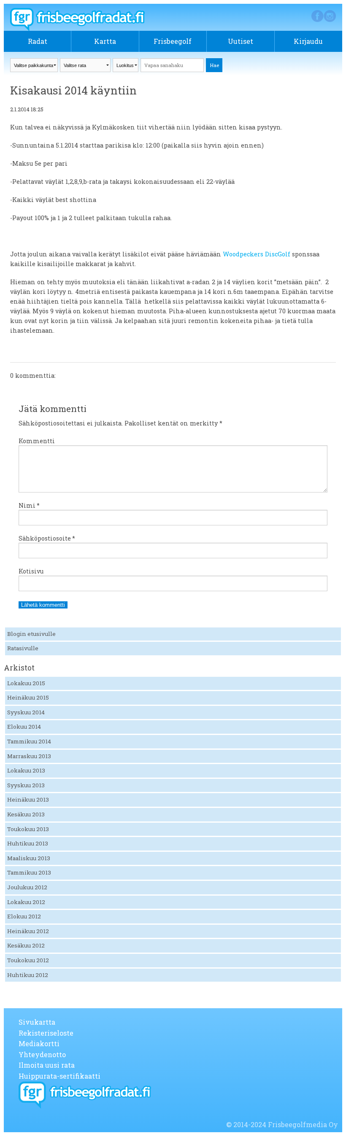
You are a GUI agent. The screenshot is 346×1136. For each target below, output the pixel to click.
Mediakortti (39, 1043)
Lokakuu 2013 (26, 770)
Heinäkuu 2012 (28, 931)
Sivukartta (37, 1022)
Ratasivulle (22, 648)
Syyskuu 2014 (26, 712)
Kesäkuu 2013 (26, 814)
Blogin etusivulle (31, 634)
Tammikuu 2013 (29, 872)
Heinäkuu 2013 (28, 799)
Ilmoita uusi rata (47, 1065)
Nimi (29, 505)
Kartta (105, 41)
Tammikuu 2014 (29, 741)
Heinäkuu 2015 (28, 697)
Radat (37, 41)
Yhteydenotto (42, 1054)
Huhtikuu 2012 (27, 975)
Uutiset (240, 41)
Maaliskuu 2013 (28, 858)
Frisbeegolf (173, 41)
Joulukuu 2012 (27, 887)
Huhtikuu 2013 (27, 843)
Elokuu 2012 (24, 916)
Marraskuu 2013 (29, 756)
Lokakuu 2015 (26, 683)
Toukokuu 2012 (28, 960)
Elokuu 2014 (24, 726)
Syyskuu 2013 (26, 785)
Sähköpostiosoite (47, 538)
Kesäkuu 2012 (26, 945)
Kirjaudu (308, 41)
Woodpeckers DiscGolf (256, 254)
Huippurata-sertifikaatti (59, 1075)
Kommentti (37, 441)
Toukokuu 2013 (28, 829)
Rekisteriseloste (46, 1032)
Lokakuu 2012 (26, 902)
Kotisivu (31, 571)
